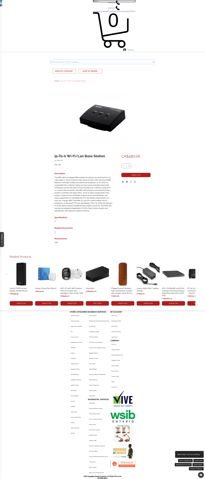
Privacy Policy (114, 371)
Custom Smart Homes (94, 413)
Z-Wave (73, 422)
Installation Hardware (76, 379)
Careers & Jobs (115, 376)
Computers (73, 358)
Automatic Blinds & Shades (95, 408)
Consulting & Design (94, 331)
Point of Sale (92, 363)
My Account (114, 315)
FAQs (112, 381)
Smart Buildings (93, 369)
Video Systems (92, 390)
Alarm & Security (75, 321)
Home (56, 81)
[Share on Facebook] (123, 182)
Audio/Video (92, 403)
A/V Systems (92, 326)
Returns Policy (115, 365)
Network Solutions (93, 353)
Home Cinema (92, 424)
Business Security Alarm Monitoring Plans (99, 321)
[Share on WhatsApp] (131, 182)
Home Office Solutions (94, 429)
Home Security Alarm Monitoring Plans (98, 456)
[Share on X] (135, 182)
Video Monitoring (75, 428)
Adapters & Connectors (76, 342)
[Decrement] (123, 166)
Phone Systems (75, 395)
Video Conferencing (76, 417)
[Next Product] (198, 274)
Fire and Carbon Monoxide (95, 419)
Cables (72, 353)
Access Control (74, 337)
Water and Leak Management (96, 472)
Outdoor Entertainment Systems (97, 445)
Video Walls (92, 395)
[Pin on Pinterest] (127, 182)
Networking (73, 390)
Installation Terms (115, 360)
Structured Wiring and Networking (97, 374)
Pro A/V (73, 401)
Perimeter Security (93, 358)
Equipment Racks (75, 369)
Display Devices (75, 363)
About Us (113, 344)
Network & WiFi (92, 440)
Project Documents (116, 331)
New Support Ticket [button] (116, 321)
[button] (114, 2)
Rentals (73, 433)
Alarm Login (114, 337)
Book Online (114, 326)
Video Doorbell (92, 467)
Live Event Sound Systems (95, 342)
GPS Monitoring (75, 374)
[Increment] (129, 166)
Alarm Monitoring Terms (117, 355)
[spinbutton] (126, 166)
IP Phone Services (93, 337)
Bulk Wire (73, 347)
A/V (72, 331)
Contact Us (114, 387)
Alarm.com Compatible (76, 326)
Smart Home (74, 411)
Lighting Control (75, 385)
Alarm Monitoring (75, 315)
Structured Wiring (93, 451)
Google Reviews (115, 349)
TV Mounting (92, 462)
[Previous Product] (6, 274)
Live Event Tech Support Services (97, 347)
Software (73, 406)
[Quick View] (21, 274)
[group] (102, 284)
